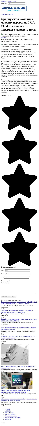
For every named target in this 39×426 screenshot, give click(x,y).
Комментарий (5, 281)
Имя (3, 270)
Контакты (8, 411)
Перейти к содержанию (8, 1)
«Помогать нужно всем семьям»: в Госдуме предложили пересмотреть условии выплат (19, 399)
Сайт (2, 277)
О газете (7, 409)
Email (3, 274)
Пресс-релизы (9, 412)
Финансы (8, 419)
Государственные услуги (13, 417)
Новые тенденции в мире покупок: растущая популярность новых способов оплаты (15, 391)
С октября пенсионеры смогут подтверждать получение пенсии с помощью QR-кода (19, 320)
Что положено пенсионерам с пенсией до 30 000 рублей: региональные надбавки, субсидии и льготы (19, 302)
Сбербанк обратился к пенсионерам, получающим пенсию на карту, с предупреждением (17, 311)
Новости (3, 38)
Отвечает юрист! (10, 414)
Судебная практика (11, 416)
